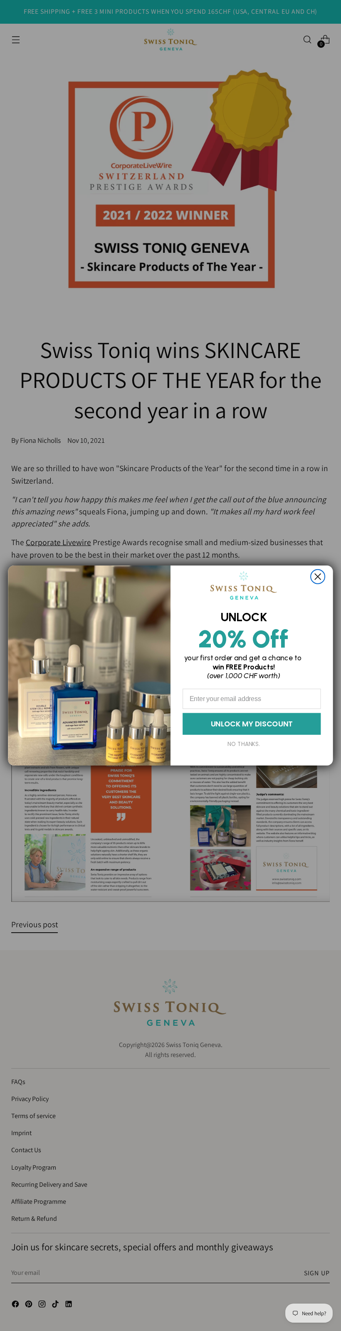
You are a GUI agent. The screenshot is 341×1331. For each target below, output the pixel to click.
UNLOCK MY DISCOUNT (252, 723)
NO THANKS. (243, 744)
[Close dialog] (318, 577)
